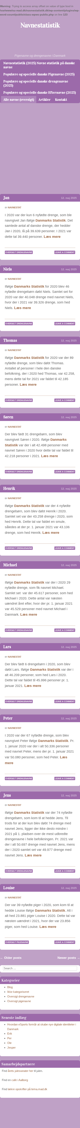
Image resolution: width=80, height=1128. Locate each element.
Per (9, 1038)
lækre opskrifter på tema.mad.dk (27, 1089)
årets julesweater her (20, 1070)
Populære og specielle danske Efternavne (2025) (39, 92)
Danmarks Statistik (51, 220)
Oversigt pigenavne (16, 942)
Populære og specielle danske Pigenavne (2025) (39, 74)
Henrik (9, 488)
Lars (7, 647)
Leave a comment (65, 252)
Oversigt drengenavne (18, 252)
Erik (9, 1033)
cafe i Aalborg (20, 1080)
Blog (10, 987)
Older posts (10, 958)
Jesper (11, 1047)
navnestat (14, 207)
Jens (7, 795)
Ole (9, 1042)
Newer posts (68, 958)
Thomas (10, 340)
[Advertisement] (40, 152)
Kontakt (61, 100)
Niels (7, 269)
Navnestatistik (40, 25)
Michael (10, 565)
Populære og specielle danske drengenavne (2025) (35, 83)
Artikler (45, 100)
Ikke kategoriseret (18, 991)
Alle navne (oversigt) (18, 100)
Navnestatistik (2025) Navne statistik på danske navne (39, 65)
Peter (7, 718)
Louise (9, 888)
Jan (6, 197)
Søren (8, 417)
